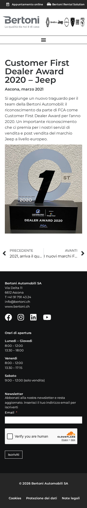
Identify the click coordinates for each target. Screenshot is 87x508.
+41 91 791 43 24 (19, 297)
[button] (44, 40)
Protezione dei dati (41, 498)
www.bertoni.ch (17, 306)
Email (9, 412)
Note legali (71, 498)
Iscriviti (13, 454)
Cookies (15, 498)
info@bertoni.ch (17, 301)
